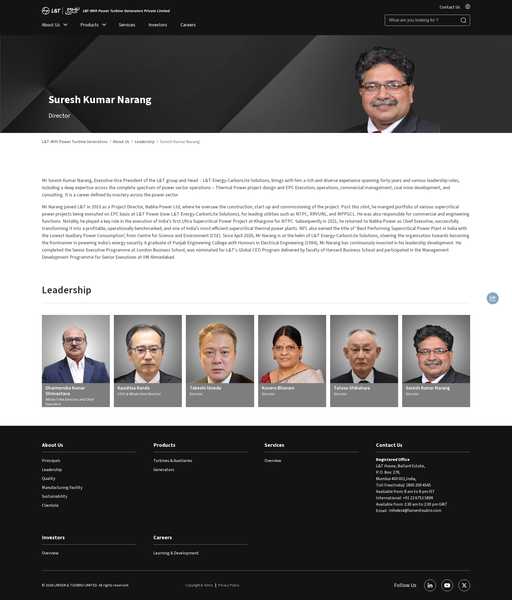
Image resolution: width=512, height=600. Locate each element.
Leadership (145, 142)
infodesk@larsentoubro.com (415, 511)
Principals (51, 461)
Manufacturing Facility (62, 487)
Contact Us (450, 7)
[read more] (467, 8)
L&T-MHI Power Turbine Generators (74, 142)
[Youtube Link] (447, 585)
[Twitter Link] (464, 585)
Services (127, 25)
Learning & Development (176, 553)
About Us (51, 25)
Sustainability (54, 496)
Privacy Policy (228, 585)
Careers (188, 25)
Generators (163, 470)
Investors (158, 25)
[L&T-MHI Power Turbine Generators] (106, 11)
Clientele (50, 505)
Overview (273, 461)
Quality (48, 478)
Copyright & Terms (199, 585)
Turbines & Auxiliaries (172, 461)
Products (89, 25)
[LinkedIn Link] (430, 585)
